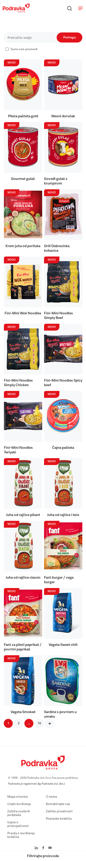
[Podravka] (16, 11)
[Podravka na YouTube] (50, 848)
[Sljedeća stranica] (49, 723)
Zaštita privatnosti (59, 811)
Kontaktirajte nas (58, 804)
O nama (51, 796)
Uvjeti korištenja (19, 804)
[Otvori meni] (80, 8)
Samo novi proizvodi (24, 49)
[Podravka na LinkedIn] (36, 848)
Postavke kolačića (59, 818)
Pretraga (69, 37)
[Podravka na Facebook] (43, 848)
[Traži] (69, 8)
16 (39, 723)
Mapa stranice (17, 796)
